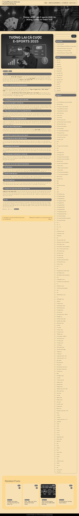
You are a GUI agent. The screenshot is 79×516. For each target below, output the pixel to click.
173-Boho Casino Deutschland (62, 167)
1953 (58, 189)
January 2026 (59, 71)
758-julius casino (60, 334)
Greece (58, 432)
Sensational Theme (49, 514)
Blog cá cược (73, 2)
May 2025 (58, 88)
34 (57, 297)
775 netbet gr (59, 345)
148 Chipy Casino (60, 139)
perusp (58, 454)
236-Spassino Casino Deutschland (63, 242)
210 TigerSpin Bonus (60, 198)
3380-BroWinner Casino (61, 294)
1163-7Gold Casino (60, 113)
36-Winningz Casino (60, 299)
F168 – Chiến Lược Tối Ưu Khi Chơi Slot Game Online (31, 503)
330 (57, 292)
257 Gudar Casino (60, 257)
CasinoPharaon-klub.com (11, 2)
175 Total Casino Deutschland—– (63, 172)
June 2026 (58, 60)
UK (57, 467)
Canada (58, 415)
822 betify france (60, 362)
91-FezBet (58, 377)
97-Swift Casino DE (60, 380)
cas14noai (58, 417)
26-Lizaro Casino (60, 264)
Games (58, 426)
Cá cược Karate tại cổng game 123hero (65, 502)
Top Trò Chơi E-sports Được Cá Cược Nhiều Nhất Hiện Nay (48, 503)
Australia (58, 395)
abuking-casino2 (60, 382)
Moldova (58, 447)
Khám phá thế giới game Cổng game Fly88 (64, 52)
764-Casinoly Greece (60, 338)
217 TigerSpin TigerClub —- (62, 211)
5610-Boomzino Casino (61, 305)
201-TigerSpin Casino (61, 194)
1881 (58, 181)
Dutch (58, 423)
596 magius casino (60, 310)
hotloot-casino (59, 439)
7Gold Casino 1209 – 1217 (61, 358)
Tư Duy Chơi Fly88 (60, 44)
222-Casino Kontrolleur (61, 220)
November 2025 (60, 75)
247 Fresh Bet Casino (60, 251)
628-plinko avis (59, 316)
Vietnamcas (59, 472)
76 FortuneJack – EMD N (61, 336)
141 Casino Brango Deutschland (62, 130)
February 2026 (59, 68)
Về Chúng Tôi (65, 2)
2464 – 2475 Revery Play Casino (62, 248)
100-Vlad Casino (60, 104)
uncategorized (59, 469)
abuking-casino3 (60, 384)
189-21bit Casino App (61, 185)
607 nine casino (59, 312)
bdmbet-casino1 (60, 399)
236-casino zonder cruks (61, 240)
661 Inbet (58, 325)
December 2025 (60, 73)
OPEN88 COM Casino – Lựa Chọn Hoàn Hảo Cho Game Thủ (13, 503)
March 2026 (59, 66)
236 (57, 237)
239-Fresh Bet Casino (60, 244)
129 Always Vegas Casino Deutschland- (64, 122)
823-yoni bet (59, 364)
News (58, 450)
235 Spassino (59, 235)
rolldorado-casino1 (60, 461)
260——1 (58, 266)
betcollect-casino (60, 404)
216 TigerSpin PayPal (60, 205)
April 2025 (59, 90)
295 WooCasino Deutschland (62, 288)
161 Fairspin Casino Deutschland (63, 157)
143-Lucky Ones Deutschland (62, 135)
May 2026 (58, 62)
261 (57, 268)
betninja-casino (59, 406)
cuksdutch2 (59, 421)
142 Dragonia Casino (60, 132)
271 (57, 283)
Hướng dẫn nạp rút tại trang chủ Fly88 (64, 50)
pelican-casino (59, 452)
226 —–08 (59, 227)
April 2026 (59, 64)
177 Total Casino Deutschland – (62, 174)
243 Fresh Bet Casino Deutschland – (63, 246)
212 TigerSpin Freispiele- (61, 200)
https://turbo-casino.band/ (35, 170)
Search (74, 36)
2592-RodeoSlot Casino (61, 262)
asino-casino (59, 393)
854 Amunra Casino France (62, 369)
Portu (58, 458)
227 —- (58, 229)
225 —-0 (58, 224)
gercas (58, 428)
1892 (58, 187)
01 (57, 97)
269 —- (58, 277)
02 (57, 100)
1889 (58, 183)
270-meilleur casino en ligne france (63, 281)
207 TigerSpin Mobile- (61, 196)
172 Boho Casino (60, 165)
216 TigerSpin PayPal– (61, 209)
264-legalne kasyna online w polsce (63, 270)
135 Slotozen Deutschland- (62, 126)
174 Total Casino (60, 170)
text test (58, 465)
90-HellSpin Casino (60, 375)
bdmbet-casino (59, 397)
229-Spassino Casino (60, 231)
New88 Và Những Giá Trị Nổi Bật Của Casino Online (66, 46)
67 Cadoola (59, 327)
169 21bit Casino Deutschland (62, 163)
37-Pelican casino (60, 303)
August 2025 (59, 81)
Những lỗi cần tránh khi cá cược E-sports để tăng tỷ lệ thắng (40, 218)
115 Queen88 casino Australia (62, 111)
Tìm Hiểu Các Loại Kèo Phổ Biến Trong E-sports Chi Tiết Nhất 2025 (13, 218)
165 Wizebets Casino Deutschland (63, 159)
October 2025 (59, 77)
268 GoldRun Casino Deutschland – (63, 275)
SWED (58, 463)
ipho (57, 443)
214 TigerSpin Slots (60, 202)
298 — (58, 290)
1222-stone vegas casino (61, 119)
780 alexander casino (60, 347)
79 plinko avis (59, 351)
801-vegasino (59, 360)
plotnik (58, 456)
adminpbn (5, 209)
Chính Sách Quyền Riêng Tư (54, 2)
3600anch (58, 301)
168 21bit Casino (60, 161)
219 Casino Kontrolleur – (61, 216)
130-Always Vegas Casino (61, 124)
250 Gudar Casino (60, 253)
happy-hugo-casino (60, 437)
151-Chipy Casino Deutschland (62, 146)
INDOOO (59, 441)
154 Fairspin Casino (60, 152)
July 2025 (58, 84)
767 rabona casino (60, 340)
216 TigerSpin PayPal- (61, 207)
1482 (58, 141)
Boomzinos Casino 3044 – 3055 (62, 410)
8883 (58, 373)
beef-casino (59, 402)
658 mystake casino (60, 323)
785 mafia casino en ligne (61, 349)
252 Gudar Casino (60, 255)
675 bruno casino (60, 329)
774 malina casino (60, 342)
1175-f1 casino (59, 117)
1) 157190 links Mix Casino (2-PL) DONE (64, 102)
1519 (58, 150)
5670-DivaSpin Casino (61, 307)
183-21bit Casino (60, 178)
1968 (58, 192)
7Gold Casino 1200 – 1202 (61, 356)
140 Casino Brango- (60, 128)
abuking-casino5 (60, 386)
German (58, 430)
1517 (58, 148)
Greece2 (58, 434)
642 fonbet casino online (61, 318)
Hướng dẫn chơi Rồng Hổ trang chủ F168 (64, 48)
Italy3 (58, 445)
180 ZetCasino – (60, 176)
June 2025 (58, 86)
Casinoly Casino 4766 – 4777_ (62, 419)
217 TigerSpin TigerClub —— (62, 213)
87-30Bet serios (59, 371)
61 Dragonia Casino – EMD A (62, 314)
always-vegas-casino (60, 391)
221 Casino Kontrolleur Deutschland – (64, 218)
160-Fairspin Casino (60, 154)
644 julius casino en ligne (61, 321)
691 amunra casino (60, 332)
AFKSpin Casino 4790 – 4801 (62, 388)
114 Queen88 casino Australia (62, 108)
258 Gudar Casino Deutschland (62, 259)
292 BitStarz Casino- (60, 286)
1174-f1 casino (59, 115)
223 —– (58, 222)
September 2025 (60, 79)
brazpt (58, 412)
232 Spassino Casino (60, 233)
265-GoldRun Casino (60, 272)
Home (46, 2)
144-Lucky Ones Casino (61, 137)
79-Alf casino (59, 353)
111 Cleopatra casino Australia (62, 106)
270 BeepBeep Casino (61, 279)
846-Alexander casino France (62, 367)
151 (57, 143)
